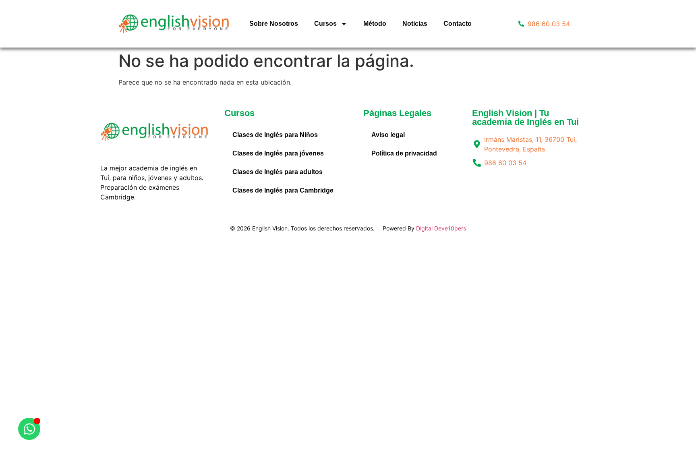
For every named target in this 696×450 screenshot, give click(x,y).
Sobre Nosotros (273, 23)
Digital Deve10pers (441, 228)
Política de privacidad (404, 153)
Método (374, 23)
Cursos (325, 23)
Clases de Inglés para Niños (275, 134)
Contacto (457, 23)
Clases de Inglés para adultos (277, 171)
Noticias (414, 23)
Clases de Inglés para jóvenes (278, 153)
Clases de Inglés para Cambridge (283, 190)
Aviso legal (388, 134)
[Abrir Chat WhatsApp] (29, 429)
